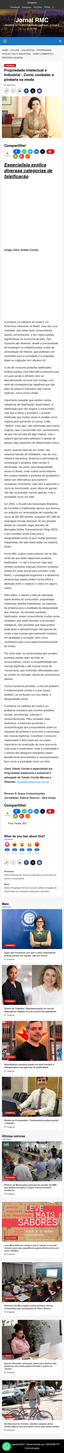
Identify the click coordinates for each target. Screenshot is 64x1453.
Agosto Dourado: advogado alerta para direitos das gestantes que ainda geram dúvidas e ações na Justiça (30, 1366)
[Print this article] (15, 156)
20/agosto (11, 959)
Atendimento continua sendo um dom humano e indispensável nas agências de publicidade (29, 1066)
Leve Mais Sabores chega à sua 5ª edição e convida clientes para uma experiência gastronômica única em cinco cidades (31, 1248)
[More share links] (27, 156)
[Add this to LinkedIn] (36, 151)
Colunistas (10, 65)
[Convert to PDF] (21, 156)
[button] (5, 40)
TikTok (47, 7)
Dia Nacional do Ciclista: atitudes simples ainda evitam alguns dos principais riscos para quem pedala (31, 1425)
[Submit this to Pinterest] (50, 151)
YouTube (37, 7)
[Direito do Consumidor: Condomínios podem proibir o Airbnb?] (32, 1097)
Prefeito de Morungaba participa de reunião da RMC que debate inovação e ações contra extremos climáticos (30, 1187)
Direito (8, 1355)
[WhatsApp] (24, 151)
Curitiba (9, 1416)
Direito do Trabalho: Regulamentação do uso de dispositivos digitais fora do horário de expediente (30, 1010)
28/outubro (11, 85)
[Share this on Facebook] (17, 151)
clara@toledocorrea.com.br (33, 782)
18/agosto (11, 1127)
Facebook (15, 7)
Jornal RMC (32, 20)
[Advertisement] (32, 213)
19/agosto (11, 1015)
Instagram (26, 7)
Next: (30, 888)
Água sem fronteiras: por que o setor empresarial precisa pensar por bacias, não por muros (29, 954)
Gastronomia (11, 1237)
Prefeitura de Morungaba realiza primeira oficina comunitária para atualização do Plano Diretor (28, 1307)
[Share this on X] (42, 151)
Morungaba (10, 1177)
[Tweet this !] (30, 151)
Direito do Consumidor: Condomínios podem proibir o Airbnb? (31, 1122)
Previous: (30, 875)
